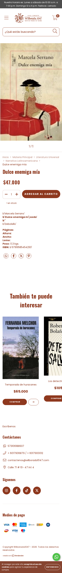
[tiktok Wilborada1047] (27, 490)
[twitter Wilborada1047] (37, 490)
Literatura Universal (47, 157)
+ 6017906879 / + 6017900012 (25, 453)
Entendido (52, 567)
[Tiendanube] (13, 556)
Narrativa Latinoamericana (22, 161)
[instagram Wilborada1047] (6, 490)
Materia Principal (22, 157)
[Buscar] (55, 31)
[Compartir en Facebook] (14, 257)
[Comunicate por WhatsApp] (56, 557)
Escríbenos (9, 426)
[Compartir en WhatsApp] (6, 256)
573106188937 (16, 446)
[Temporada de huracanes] (33, 402)
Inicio (6, 157)
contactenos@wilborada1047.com (28, 460)
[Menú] (6, 18)
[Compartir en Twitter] (21, 257)
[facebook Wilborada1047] (16, 490)
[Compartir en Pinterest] (28, 257)
